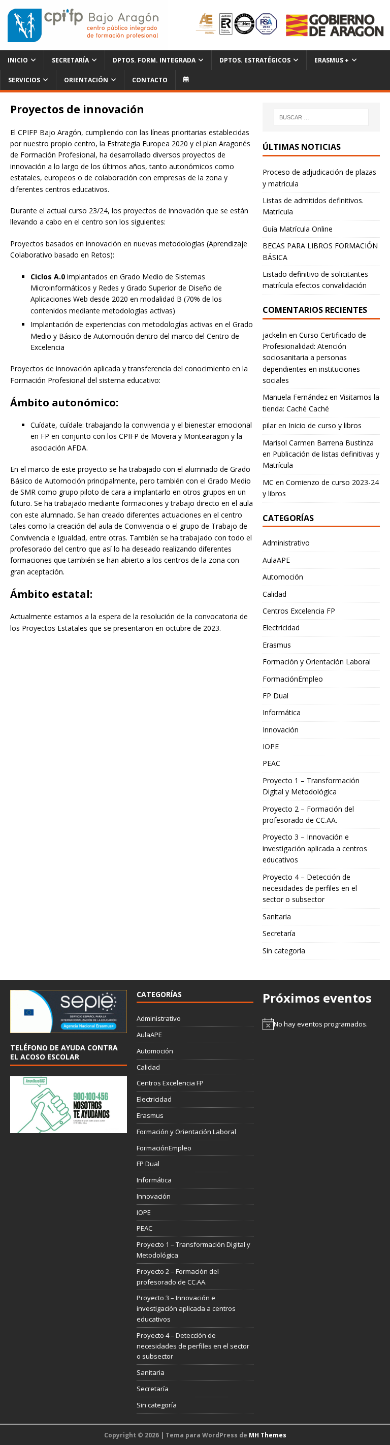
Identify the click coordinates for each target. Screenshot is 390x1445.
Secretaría (70, 60)
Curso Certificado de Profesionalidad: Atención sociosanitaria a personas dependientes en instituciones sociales (314, 358)
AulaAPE (276, 560)
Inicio (18, 60)
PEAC (271, 763)
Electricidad (281, 627)
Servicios (24, 80)
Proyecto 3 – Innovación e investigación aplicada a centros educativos (315, 848)
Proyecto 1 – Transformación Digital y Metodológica (311, 786)
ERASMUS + (331, 60)
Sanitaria (277, 916)
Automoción (283, 577)
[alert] (321, 1024)
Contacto (150, 80)
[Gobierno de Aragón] (334, 25)
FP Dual (275, 695)
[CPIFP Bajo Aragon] (84, 25)
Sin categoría (284, 950)
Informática (282, 712)
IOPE (271, 746)
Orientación (86, 80)
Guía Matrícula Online (298, 229)
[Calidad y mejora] (237, 25)
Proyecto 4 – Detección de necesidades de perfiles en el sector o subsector (310, 888)
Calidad (274, 594)
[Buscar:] (321, 117)
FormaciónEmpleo (293, 679)
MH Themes (267, 1435)
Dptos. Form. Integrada (154, 60)
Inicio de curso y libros (325, 425)
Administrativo (286, 543)
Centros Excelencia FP (299, 611)
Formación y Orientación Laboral (317, 661)
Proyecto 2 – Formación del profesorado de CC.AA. (308, 814)
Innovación (281, 729)
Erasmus (277, 645)
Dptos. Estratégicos (254, 60)
